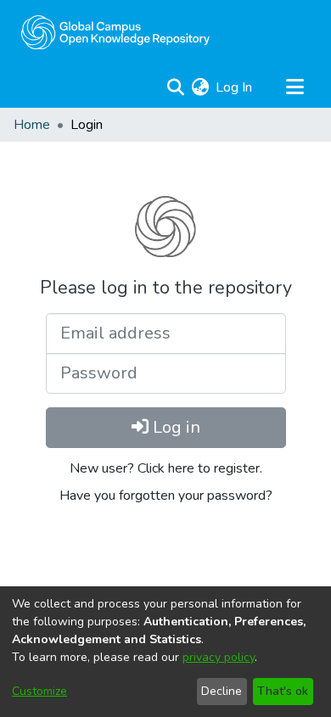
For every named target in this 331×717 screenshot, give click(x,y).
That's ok (282, 691)
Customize (39, 691)
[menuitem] (199, 87)
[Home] (115, 32)
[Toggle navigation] (294, 87)
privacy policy (218, 657)
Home (32, 124)
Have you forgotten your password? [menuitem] (165, 495)
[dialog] (165, 651)
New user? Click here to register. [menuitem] (166, 468)
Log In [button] (235, 87)
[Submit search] (175, 87)
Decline (221, 691)
